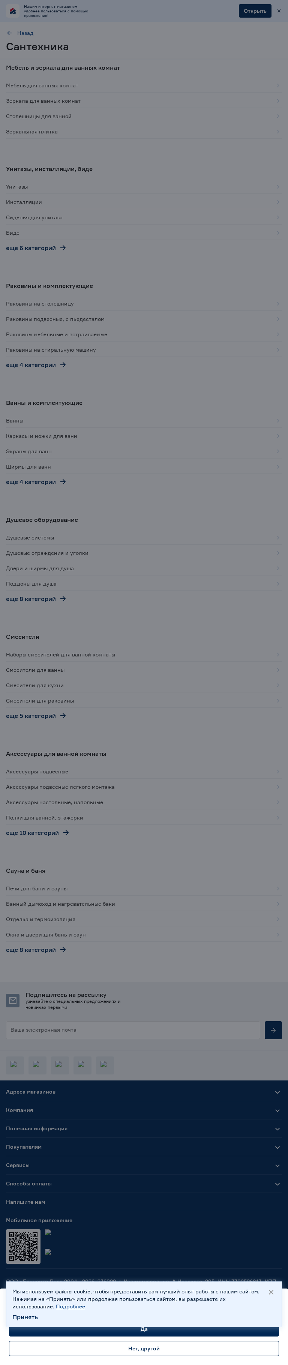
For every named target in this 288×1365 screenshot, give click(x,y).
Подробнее (70, 1306)
